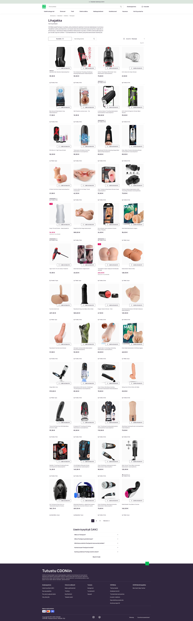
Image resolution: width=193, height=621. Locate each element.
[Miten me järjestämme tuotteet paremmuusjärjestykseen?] (124, 38)
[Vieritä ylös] (147, 563)
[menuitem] (49, 11)
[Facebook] (99, 617)
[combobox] (85, 6)
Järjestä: (128, 39)
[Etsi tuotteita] (121, 6)
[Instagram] (93, 617)
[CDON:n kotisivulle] (44, 6)
